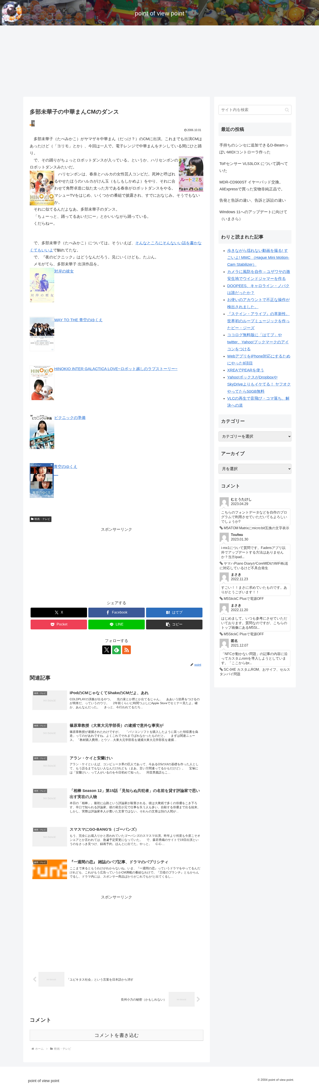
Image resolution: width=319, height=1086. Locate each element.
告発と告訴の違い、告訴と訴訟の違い (252, 200)
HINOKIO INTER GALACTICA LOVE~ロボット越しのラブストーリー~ (116, 369)
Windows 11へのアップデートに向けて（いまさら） (253, 215)
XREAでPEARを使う (245, 370)
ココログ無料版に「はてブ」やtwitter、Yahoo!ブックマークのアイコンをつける (258, 342)
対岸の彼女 (64, 271)
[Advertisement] (159, 61)
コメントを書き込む (116, 1035)
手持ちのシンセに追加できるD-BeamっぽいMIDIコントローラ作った (253, 148)
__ (56, 473)
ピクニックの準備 (70, 418)
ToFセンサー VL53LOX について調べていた (253, 167)
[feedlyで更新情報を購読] (116, 649)
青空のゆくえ (65, 466)
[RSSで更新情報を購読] (126, 649)
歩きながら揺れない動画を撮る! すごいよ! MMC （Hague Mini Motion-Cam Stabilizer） (258, 257)
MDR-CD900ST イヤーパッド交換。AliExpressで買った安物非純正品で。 (252, 185)
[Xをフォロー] (106, 649)
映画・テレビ (42, 519)
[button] (174, 624)
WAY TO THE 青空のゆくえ (78, 320)
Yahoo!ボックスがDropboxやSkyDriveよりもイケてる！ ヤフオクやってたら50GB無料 (259, 384)
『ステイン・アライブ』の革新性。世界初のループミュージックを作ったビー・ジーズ (258, 321)
